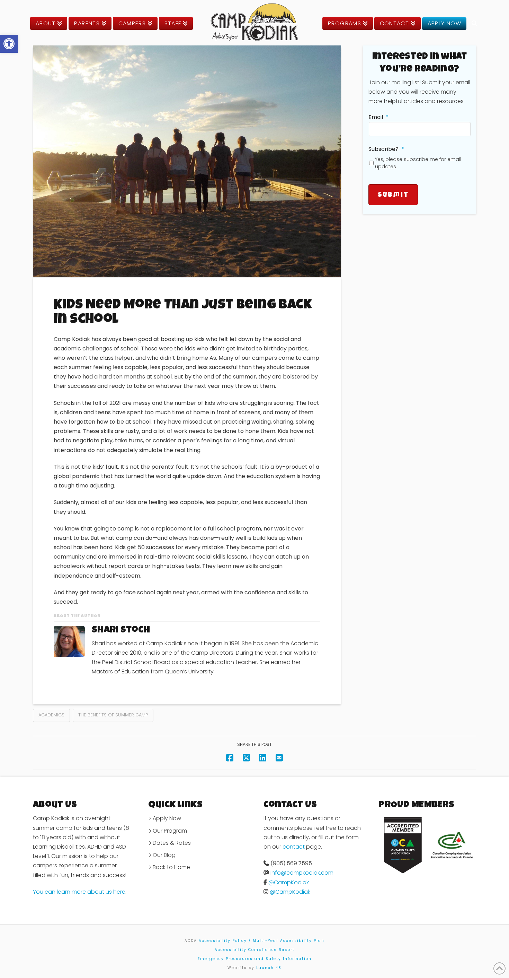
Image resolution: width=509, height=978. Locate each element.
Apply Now (167, 818)
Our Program (170, 831)
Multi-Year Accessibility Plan (288, 940)
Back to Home (171, 867)
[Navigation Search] (474, 23)
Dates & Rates (172, 843)
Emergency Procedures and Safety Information (255, 958)
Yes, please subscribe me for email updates (418, 163)
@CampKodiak (288, 882)
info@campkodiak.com (301, 873)
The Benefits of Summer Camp (113, 715)
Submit (393, 195)
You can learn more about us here (79, 892)
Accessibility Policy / (225, 940)
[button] (9, 44)
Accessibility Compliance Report (255, 949)
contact (294, 847)
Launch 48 (269, 967)
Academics (51, 715)
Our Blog (164, 855)
